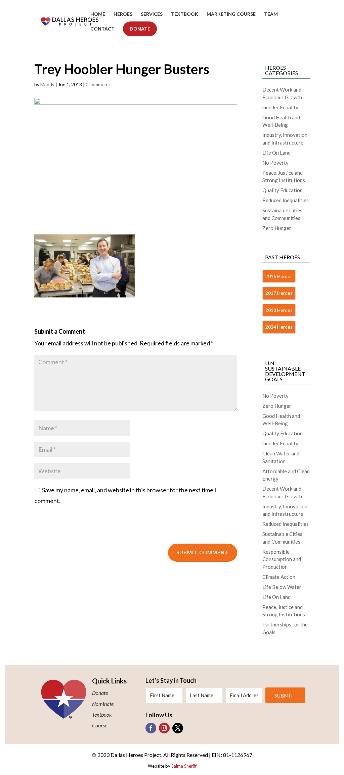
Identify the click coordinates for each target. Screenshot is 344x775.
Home (97, 14)
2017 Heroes (279, 293)
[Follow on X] (177, 728)
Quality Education (282, 190)
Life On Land (276, 153)
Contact (102, 29)
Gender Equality (280, 107)
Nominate (103, 704)
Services (152, 14)
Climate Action (278, 577)
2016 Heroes (279, 276)
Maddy (47, 84)
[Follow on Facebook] (150, 728)
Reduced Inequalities (285, 200)
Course (99, 725)
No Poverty (275, 163)
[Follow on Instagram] (164, 728)
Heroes (123, 14)
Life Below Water (281, 587)
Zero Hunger (276, 228)
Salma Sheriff (184, 766)
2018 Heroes (279, 310)
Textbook (184, 14)
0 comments (99, 84)
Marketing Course (231, 14)
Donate (140, 29)
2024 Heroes (279, 327)
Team (271, 14)
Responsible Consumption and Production (281, 559)
